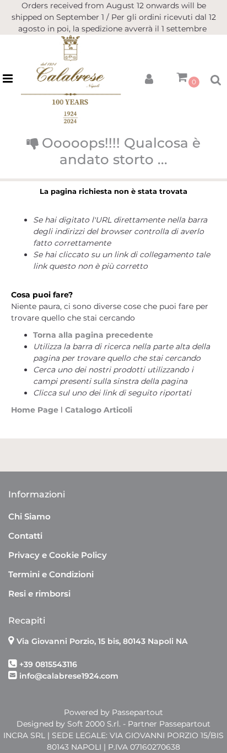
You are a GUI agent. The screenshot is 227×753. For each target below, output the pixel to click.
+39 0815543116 (48, 664)
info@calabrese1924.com (68, 676)
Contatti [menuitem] (25, 535)
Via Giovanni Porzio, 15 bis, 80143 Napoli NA (102, 641)
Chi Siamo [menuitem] (29, 516)
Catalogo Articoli (98, 410)
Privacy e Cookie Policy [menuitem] (57, 555)
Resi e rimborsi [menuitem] (39, 593)
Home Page (36, 410)
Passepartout (137, 712)
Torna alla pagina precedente (93, 335)
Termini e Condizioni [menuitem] (51, 574)
